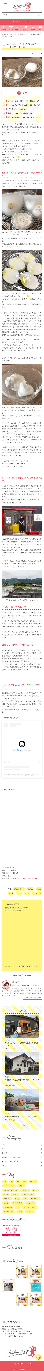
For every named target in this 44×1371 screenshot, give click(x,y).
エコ (17, 1207)
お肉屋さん (7, 1199)
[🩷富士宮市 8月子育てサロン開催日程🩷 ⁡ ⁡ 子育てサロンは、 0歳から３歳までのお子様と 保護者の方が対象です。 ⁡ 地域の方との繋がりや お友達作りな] (35, 1271)
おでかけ (4, 1144)
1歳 (11, 1181)
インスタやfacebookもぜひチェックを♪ (21, 117)
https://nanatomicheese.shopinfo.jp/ (29, 966)
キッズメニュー (8, 1211)
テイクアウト (37, 893)
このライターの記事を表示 (32, 997)
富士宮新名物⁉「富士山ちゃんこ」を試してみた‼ (21, 1116)
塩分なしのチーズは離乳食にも (18, 113)
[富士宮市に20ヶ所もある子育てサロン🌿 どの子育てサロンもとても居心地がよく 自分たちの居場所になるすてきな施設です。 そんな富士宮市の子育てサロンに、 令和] (8, 1285)
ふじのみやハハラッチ (24, 1369)
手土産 (39, 889)
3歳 (25, 1181)
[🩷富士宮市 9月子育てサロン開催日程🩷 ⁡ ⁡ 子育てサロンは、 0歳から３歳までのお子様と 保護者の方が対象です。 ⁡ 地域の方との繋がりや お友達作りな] (22, 1271)
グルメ (4, 1148)
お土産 (11, 893)
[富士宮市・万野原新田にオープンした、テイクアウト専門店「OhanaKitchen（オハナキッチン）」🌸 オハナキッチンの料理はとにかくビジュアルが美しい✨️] (8, 1299)
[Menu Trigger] (5, 5)
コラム (4, 1165)
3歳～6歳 (33, 1181)
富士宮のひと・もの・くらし (10, 1161)
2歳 (18, 1181)
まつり (6, 1203)
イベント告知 (30, 1203)
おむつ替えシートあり (10, 1190)
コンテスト (29, 1211)
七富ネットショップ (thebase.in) (25, 878)
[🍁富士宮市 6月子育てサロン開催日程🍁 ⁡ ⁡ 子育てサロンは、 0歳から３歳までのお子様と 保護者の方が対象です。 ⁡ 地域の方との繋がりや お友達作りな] (35, 1299)
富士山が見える (19, 889)
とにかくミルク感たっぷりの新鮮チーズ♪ (22, 101)
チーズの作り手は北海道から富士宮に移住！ (23, 105)
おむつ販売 (25, 1190)
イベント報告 (8, 1207)
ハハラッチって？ (18, 21)
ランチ (19, 893)
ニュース (28, 21)
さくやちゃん (35, 1199)
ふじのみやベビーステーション (11, 1157)
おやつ (27, 893)
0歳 (5, 1181)
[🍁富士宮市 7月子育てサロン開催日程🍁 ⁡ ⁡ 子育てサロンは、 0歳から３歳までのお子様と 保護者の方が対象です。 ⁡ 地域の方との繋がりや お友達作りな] (22, 1299)
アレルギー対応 (17, 1203)
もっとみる (22, 1125)
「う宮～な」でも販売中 (15, 109)
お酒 (25, 1199)
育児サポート (6, 1153)
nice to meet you (9, 1186)
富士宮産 (30, 889)
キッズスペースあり (30, 1207)
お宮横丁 (15, 1194)
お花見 (17, 1199)
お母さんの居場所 (27, 1194)
